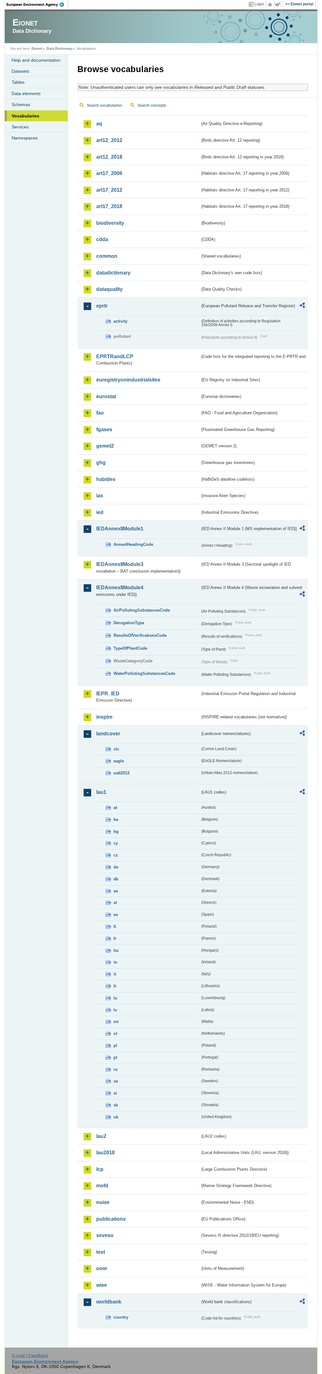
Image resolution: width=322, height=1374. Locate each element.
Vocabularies (25, 115)
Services (20, 126)
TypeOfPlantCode (130, 648)
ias (99, 495)
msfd (102, 1185)
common (106, 256)
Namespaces (25, 137)
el (115, 902)
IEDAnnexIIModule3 (119, 564)
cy (116, 843)
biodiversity (110, 223)
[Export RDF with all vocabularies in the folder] (302, 306)
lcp (99, 1169)
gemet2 (105, 446)
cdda (102, 239)
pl (115, 1045)
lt (115, 986)
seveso (105, 1235)
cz (116, 855)
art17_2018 (109, 206)
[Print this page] (271, 4)
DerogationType (129, 622)
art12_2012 (109, 140)
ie (115, 962)
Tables (18, 82)
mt (116, 1021)
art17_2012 (109, 190)
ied (99, 512)
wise (101, 1285)
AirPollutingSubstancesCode (142, 610)
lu (115, 998)
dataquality (109, 289)
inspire (104, 717)
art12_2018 (109, 157)
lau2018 (105, 1152)
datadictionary (113, 272)
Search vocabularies (104, 105)
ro (116, 1069)
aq (99, 123)
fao (100, 413)
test (100, 1252)
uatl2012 (122, 773)
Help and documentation (36, 60)
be (116, 819)
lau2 (101, 1136)
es (116, 914)
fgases (104, 429)
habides (105, 479)
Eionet (36, 48)
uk (116, 1117)
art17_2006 (109, 173)
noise (102, 1202)
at (115, 807)
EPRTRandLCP (114, 356)
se (116, 1081)
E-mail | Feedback (30, 1355)
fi (115, 926)
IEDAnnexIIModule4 (119, 587)
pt (115, 1057)
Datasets (20, 71)
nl (115, 1033)
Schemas (21, 104)
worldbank (108, 1301)
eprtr (102, 305)
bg (116, 831)
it (115, 974)
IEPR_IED (107, 693)
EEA (37, 4)
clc (116, 749)
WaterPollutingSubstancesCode (144, 673)
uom (101, 1268)
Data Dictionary (59, 48)
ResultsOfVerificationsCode (140, 635)
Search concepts (151, 105)
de (116, 867)
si (115, 1093)
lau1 (101, 792)
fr (115, 938)
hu (116, 950)
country (121, 1317)
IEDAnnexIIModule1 (119, 528)
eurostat (106, 396)
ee (116, 891)
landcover (108, 733)
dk (116, 879)
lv (115, 1010)
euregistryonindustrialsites (128, 379)
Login (259, 4)
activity (120, 321)
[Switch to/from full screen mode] (279, 4)
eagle (119, 761)
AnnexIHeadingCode (133, 544)
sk (116, 1105)
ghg (101, 462)
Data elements (26, 93)
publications (111, 1219)
